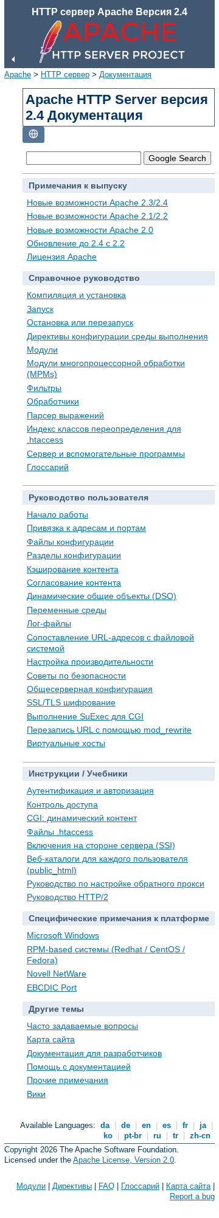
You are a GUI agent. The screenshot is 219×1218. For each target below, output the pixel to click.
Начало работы (57, 514)
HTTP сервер (65, 74)
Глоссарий (48, 467)
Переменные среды (66, 610)
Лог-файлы (49, 623)
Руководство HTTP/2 (67, 897)
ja (203, 1125)
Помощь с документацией (79, 1066)
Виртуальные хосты (66, 743)
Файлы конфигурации (70, 542)
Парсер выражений (65, 415)
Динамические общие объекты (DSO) (101, 596)
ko (108, 1135)
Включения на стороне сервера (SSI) (101, 845)
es (166, 1125)
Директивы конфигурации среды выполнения (117, 336)
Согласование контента (74, 582)
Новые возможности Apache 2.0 (90, 230)
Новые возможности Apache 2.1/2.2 (97, 216)
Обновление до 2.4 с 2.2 (76, 243)
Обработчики (53, 401)
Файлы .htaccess (60, 832)
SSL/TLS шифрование (71, 702)
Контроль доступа (62, 804)
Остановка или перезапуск (80, 322)
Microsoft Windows (63, 935)
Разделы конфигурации (74, 555)
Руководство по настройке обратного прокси (115, 883)
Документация (125, 74)
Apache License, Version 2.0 (123, 1159)
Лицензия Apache (62, 256)
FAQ (106, 1186)
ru (157, 1135)
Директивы (72, 1186)
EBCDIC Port (52, 987)
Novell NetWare (56, 973)
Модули (42, 350)
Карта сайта (51, 1039)
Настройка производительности (90, 661)
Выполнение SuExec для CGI (85, 716)
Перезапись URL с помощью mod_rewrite (109, 730)
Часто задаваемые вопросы (82, 1026)
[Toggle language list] (33, 134)
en (146, 1125)
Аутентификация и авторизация (90, 790)
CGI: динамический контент (82, 818)
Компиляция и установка (76, 295)
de (126, 1125)
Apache (17, 74)
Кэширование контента (73, 569)
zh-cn (200, 1135)
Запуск (40, 309)
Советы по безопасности (76, 675)
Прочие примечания (67, 1080)
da (105, 1125)
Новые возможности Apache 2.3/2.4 (97, 202)
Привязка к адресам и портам (86, 528)
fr (185, 1125)
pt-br (133, 1135)
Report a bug (192, 1196)
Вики (36, 1094)
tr (175, 1135)
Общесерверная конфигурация (90, 689)
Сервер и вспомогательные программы (106, 453)
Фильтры (44, 388)
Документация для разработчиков (94, 1053)
